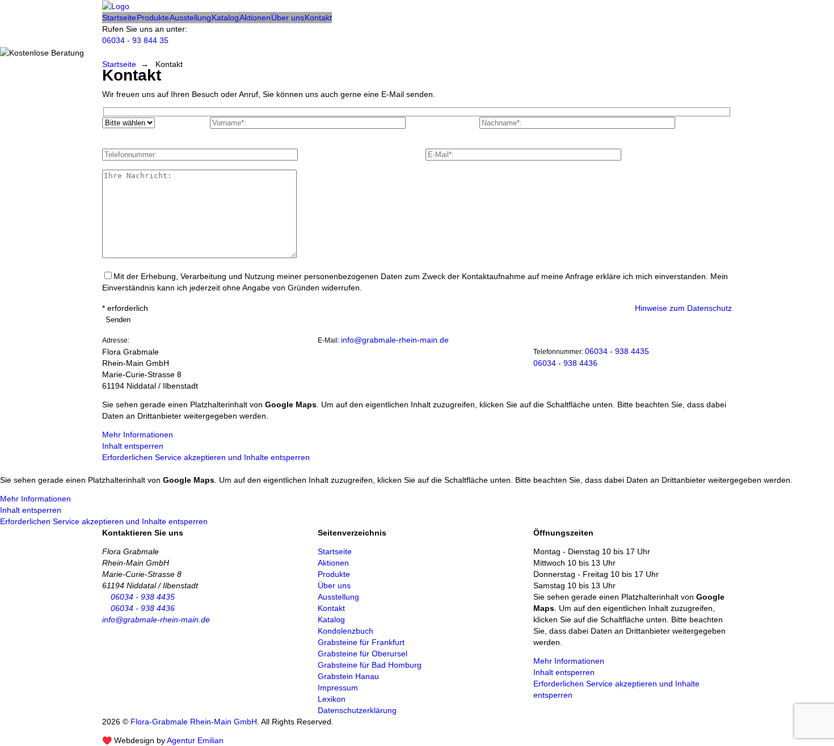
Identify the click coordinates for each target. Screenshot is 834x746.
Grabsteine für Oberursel (362, 653)
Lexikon (332, 698)
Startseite (119, 17)
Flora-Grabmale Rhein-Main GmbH (193, 721)
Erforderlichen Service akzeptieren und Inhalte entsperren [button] (206, 457)
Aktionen (255, 17)
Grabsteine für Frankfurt (361, 642)
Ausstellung (190, 17)
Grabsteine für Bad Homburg (370, 664)
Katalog (225, 17)
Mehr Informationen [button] (137, 434)
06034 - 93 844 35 (135, 40)
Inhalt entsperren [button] (132, 445)
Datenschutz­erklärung (357, 710)
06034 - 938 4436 (565, 363)
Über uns (287, 17)
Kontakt (318, 17)
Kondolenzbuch (345, 630)
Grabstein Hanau (348, 676)
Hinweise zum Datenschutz (683, 308)
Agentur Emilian (195, 740)
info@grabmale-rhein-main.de (395, 339)
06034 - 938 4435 (617, 351)
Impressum (338, 687)
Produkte (153, 17)
